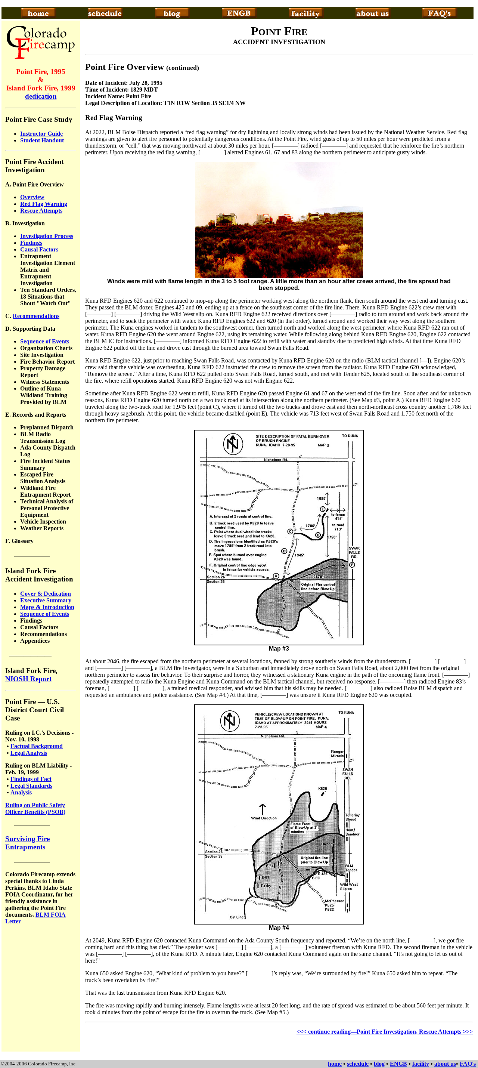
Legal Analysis (28, 753)
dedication (41, 96)
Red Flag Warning (43, 204)
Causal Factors (39, 249)
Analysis (21, 792)
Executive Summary (45, 600)
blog (379, 1064)
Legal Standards (31, 786)
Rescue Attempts (41, 210)
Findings (31, 243)
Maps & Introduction (47, 607)
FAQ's (468, 1064)
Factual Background (36, 746)
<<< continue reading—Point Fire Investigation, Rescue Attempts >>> (385, 1031)
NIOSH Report (28, 679)
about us (445, 1064)
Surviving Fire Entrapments (27, 843)
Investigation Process (46, 236)
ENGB (398, 1064)
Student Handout (42, 140)
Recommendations (36, 316)
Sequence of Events (44, 341)
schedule (358, 1064)
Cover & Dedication (45, 593)
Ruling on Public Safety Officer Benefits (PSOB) (35, 808)
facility (420, 1064)
